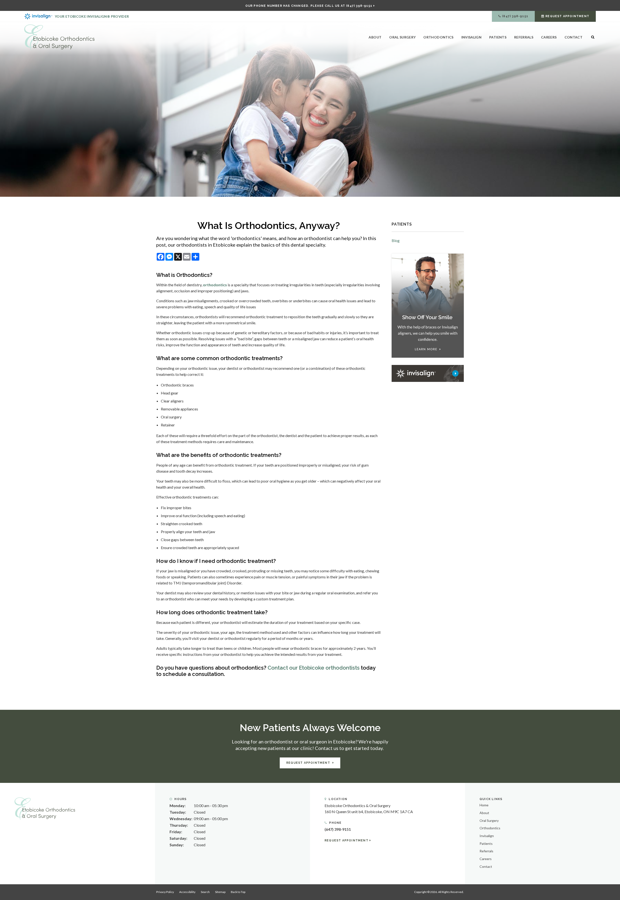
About (375, 37)
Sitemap (220, 892)
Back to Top (238, 892)
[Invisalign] (428, 373)
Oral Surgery (402, 37)
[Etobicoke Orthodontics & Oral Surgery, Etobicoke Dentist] (45, 808)
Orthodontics (438, 37)
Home (484, 805)
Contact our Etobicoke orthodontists (314, 668)
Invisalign (471, 37)
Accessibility (187, 892)
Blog (396, 240)
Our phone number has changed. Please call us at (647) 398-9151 (308, 6)
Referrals (523, 37)
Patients (497, 37)
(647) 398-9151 (515, 16)
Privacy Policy (165, 892)
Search (205, 892)
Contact (573, 37)
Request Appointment (567, 16)
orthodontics (215, 284)
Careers (549, 37)
